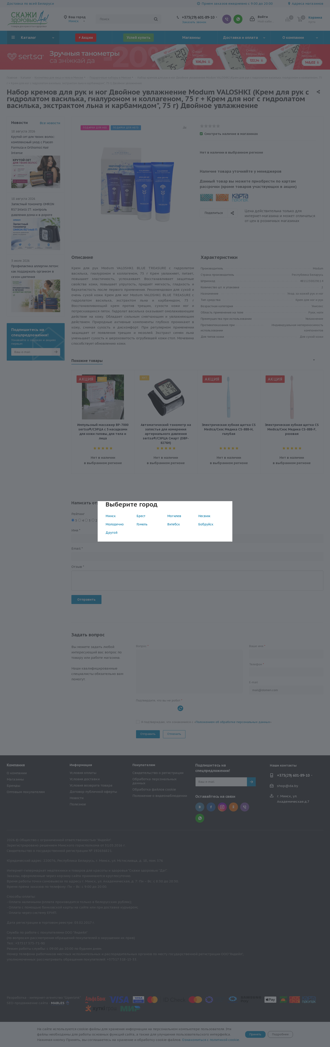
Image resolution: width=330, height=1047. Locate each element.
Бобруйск (205, 524)
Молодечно (115, 524)
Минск (111, 516)
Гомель (141, 524)
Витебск (173, 524)
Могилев (174, 516)
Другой (111, 533)
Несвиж (204, 516)
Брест (140, 516)
